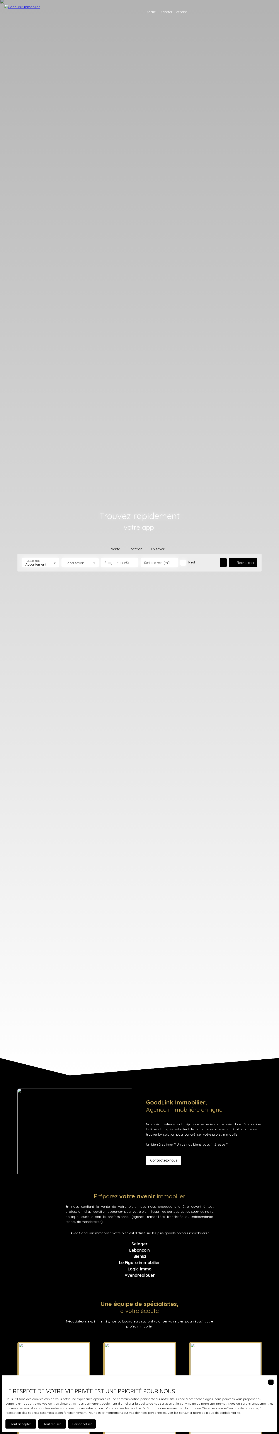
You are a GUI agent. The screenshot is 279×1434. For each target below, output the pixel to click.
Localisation (75, 563)
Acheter (166, 12)
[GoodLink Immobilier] (27, 12)
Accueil (151, 12)
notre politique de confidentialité (216, 1413)
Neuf (191, 562)
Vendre (181, 12)
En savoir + (159, 549)
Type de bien (32, 561)
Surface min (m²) (157, 563)
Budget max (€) (116, 563)
